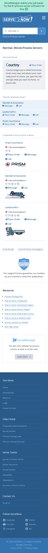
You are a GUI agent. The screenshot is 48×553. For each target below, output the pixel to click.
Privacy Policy (32, 548)
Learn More (22, 356)
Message (8, 105)
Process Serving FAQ (14, 296)
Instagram (10, 528)
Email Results (8, 249)
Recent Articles (9, 431)
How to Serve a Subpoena (16, 300)
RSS (30, 528)
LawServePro (9, 111)
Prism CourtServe (11, 121)
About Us (7, 398)
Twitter (31, 520)
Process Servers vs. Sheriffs (16, 322)
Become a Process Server (14, 485)
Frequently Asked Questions (15, 426)
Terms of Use (16, 548)
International (8, 392)
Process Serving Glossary (13, 441)
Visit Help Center (12, 326)
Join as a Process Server (13, 459)
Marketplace (8, 480)
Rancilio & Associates (13, 102)
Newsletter (7, 475)
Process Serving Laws (12, 436)
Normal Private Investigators (30, 249)
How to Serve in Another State (18, 318)
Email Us (6, 503)
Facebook (10, 520)
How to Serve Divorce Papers (17, 309)
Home (5, 387)
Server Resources (10, 464)
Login (5, 403)
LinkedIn (32, 524)
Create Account (9, 408)
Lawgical (29, 541)
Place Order (36, 65)
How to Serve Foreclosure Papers (19, 305)
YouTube (10, 524)
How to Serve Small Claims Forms (19, 313)
